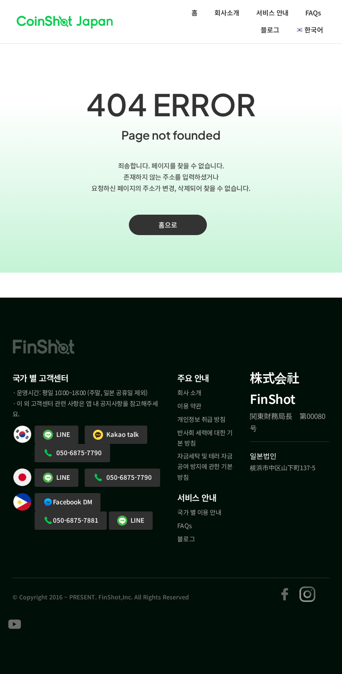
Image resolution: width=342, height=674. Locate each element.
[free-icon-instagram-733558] (307, 590)
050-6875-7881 (75, 520)
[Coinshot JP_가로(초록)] (65, 20)
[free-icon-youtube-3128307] (15, 619)
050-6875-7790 (77, 452)
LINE (61, 434)
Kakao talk (121, 434)
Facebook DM (72, 501)
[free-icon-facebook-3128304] (284, 590)
